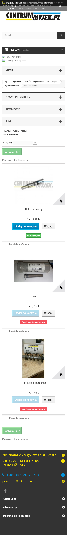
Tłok (33, 296)
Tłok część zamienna (33, 382)
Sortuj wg (7, 142)
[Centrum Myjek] (33, 16)
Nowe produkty (17, 97)
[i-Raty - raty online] (11, 56)
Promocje (12, 109)
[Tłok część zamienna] (33, 358)
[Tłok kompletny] (33, 184)
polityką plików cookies (28, 8)
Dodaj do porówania (19, 244)
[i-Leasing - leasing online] (14, 60)
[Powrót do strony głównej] (6, 82)
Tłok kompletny (33, 209)
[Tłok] (33, 271)
